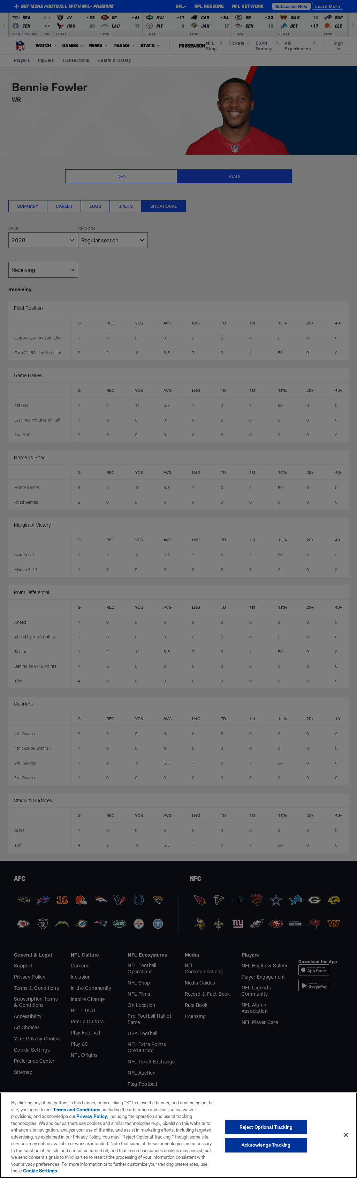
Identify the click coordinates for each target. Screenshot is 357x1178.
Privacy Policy (91, 1116)
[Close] (346, 1134)
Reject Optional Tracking (266, 1127)
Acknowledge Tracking (266, 1145)
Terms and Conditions (76, 1109)
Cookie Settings (40, 1170)
